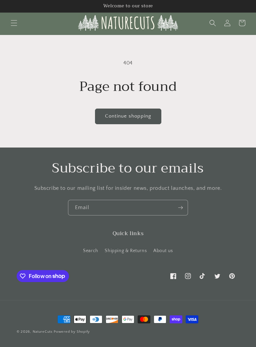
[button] (14, 23)
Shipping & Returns (126, 250)
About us (163, 250)
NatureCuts (43, 332)
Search (90, 250)
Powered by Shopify (72, 332)
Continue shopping (128, 116)
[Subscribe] (180, 207)
